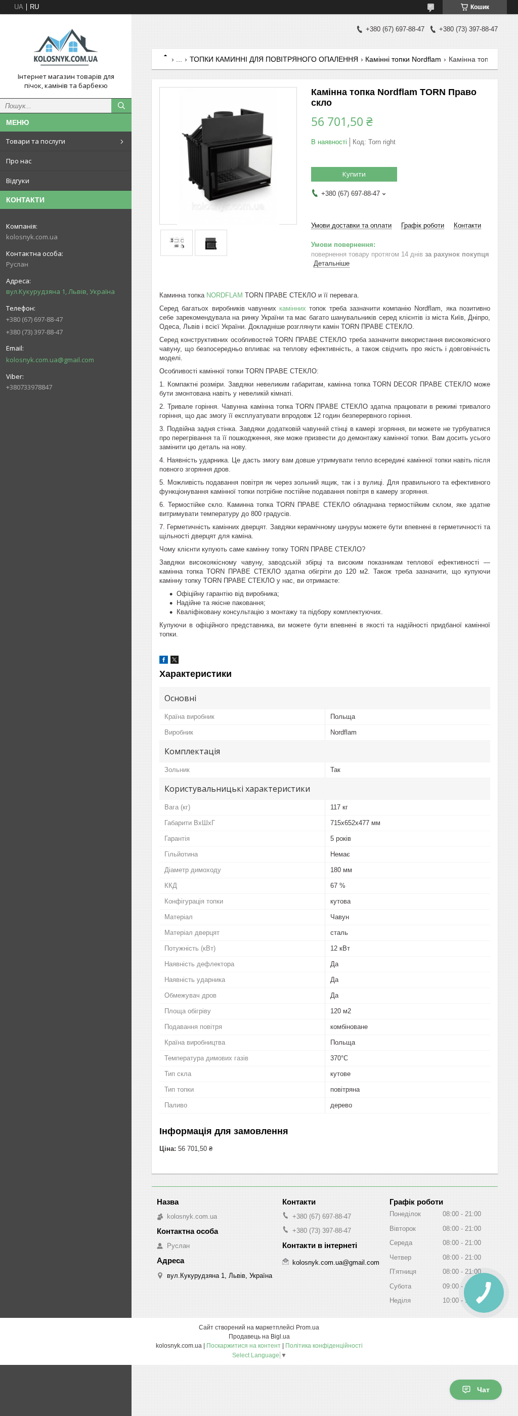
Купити (354, 174)
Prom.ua (307, 1327)
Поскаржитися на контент (243, 1345)
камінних (292, 308)
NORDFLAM (224, 295)
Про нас (18, 160)
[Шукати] (121, 105)
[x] (174, 661)
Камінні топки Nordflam (403, 59)
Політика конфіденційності (324, 1345)
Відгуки (17, 180)
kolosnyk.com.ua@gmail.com (50, 359)
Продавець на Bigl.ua (259, 1336)
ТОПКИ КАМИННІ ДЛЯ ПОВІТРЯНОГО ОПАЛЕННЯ (274, 59)
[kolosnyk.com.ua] (66, 47)
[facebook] (163, 661)
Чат (483, 1390)
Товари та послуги (35, 141)
